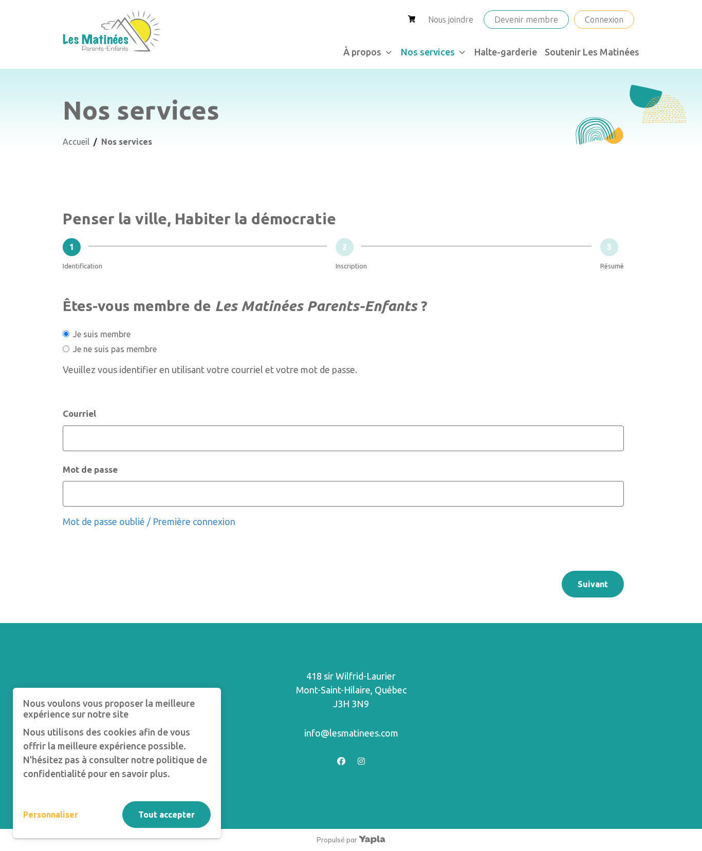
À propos (362, 52)
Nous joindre (450, 19)
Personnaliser (50, 814)
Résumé (612, 265)
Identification (82, 265)
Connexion (604, 19)
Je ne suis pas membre (115, 349)
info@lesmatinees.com (351, 733)
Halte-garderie (505, 52)
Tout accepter (166, 814)
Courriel (79, 413)
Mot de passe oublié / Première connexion (149, 521)
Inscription (351, 265)
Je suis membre (102, 334)
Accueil (76, 141)
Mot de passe (90, 469)
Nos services (428, 52)
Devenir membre (526, 19)
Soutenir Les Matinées (592, 52)
